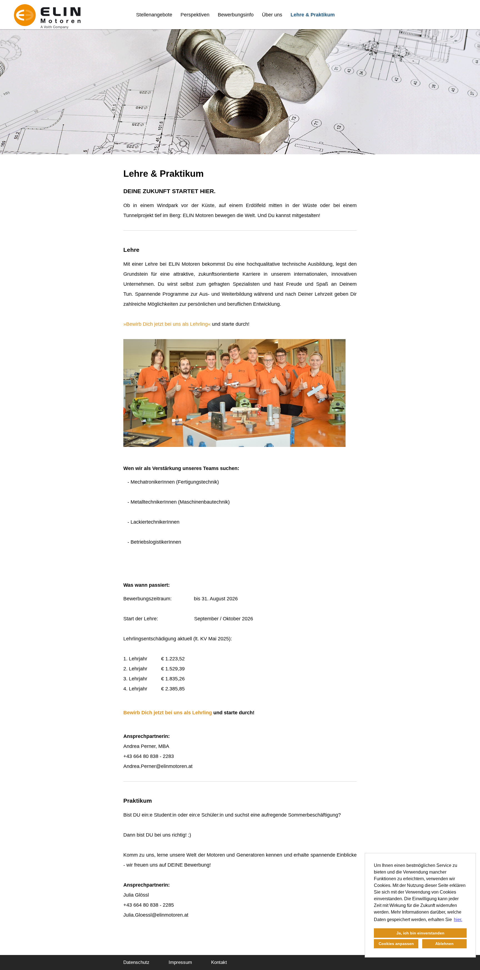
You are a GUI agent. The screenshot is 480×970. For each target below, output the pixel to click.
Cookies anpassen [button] (396, 943)
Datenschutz (136, 962)
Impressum (180, 962)
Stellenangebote (154, 15)
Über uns (272, 15)
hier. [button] (458, 919)
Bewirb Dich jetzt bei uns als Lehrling (167, 324)
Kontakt (219, 962)
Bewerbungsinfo (236, 15)
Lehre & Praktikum (313, 15)
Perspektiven (195, 15)
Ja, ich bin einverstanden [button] (420, 933)
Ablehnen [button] (444, 943)
